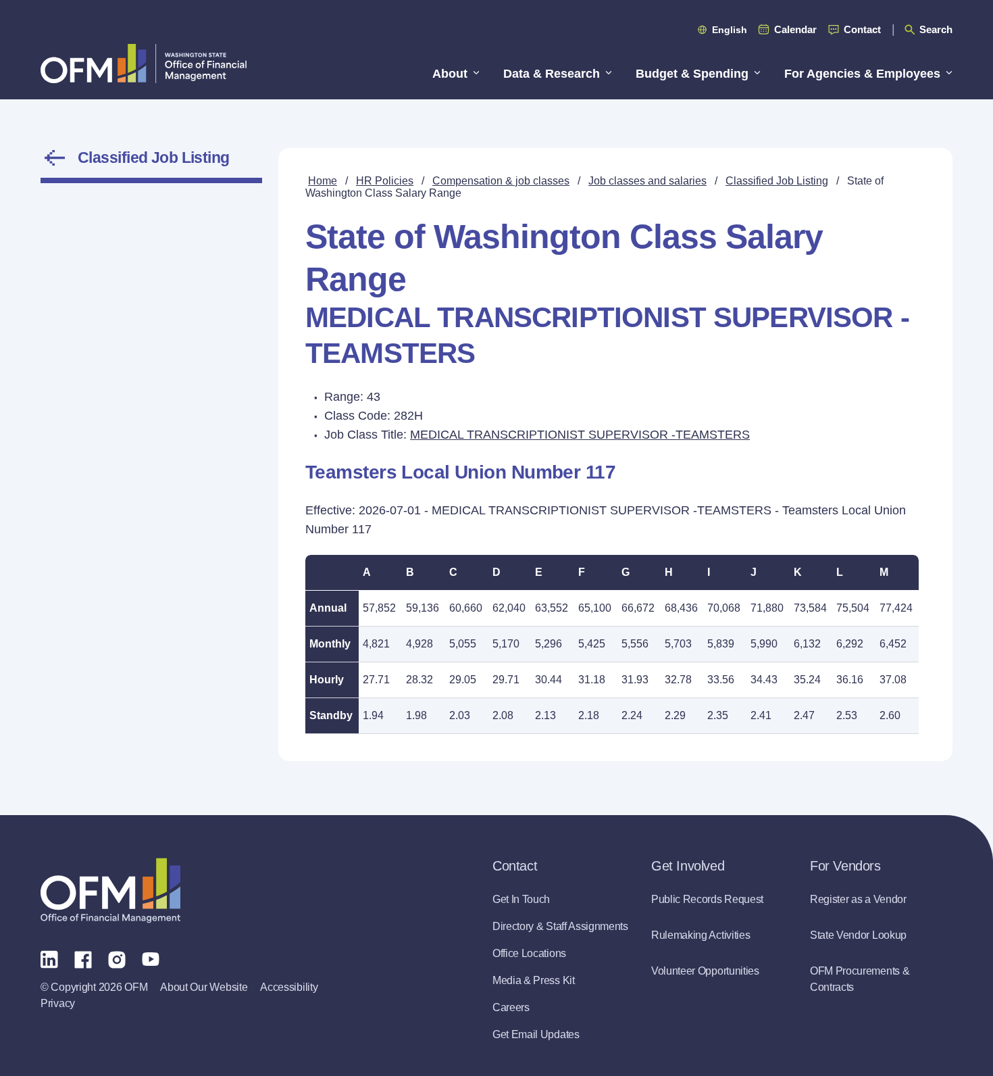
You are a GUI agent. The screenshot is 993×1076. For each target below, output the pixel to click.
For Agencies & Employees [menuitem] (862, 73)
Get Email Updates (536, 1034)
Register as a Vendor (858, 899)
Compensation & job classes (500, 181)
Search (935, 29)
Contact (862, 29)
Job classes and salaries (647, 181)
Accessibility (288, 987)
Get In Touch (521, 899)
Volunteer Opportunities (705, 971)
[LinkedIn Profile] (49, 959)
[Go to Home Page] (144, 63)
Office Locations (529, 953)
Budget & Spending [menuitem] (692, 73)
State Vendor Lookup (858, 935)
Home (322, 181)
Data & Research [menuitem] (551, 73)
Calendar (795, 29)
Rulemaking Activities (700, 935)
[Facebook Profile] (83, 958)
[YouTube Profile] (150, 958)
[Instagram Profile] (117, 958)
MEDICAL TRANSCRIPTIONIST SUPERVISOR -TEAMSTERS (580, 434)
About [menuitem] (449, 73)
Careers (511, 1007)
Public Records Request (707, 899)
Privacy (58, 1003)
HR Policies (384, 181)
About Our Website (203, 987)
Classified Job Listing (154, 157)
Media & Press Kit (533, 980)
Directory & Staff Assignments (560, 926)
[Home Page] (110, 890)
